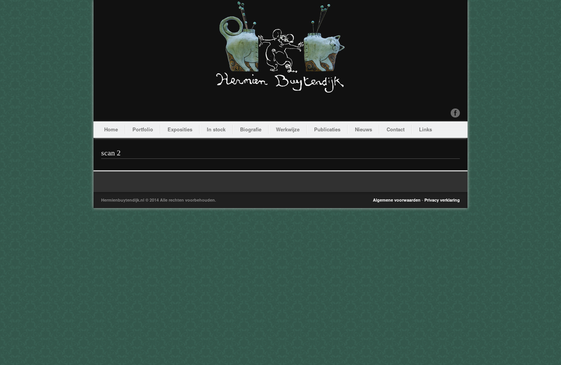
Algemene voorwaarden (397, 200)
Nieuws (363, 129)
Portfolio (142, 129)
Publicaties (327, 129)
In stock (216, 129)
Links (425, 129)
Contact (396, 129)
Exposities (180, 129)
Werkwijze (288, 129)
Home (111, 129)
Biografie (250, 129)
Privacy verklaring (442, 200)
